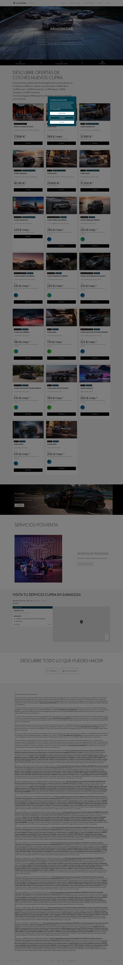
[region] (62, 111)
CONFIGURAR (62, 117)
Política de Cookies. (57, 109)
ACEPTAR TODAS (61, 113)
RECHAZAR (62, 122)
